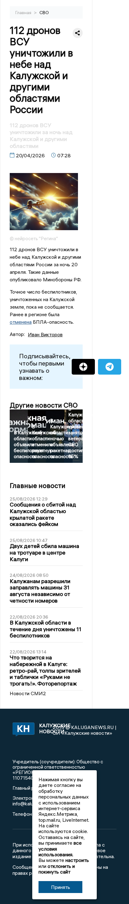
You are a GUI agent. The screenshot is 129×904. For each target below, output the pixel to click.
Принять (60, 887)
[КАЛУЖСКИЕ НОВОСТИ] (22, 730)
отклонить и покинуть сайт (57, 869)
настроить (77, 860)
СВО (44, 12)
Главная (23, 12)
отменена (21, 322)
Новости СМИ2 (28, 693)
